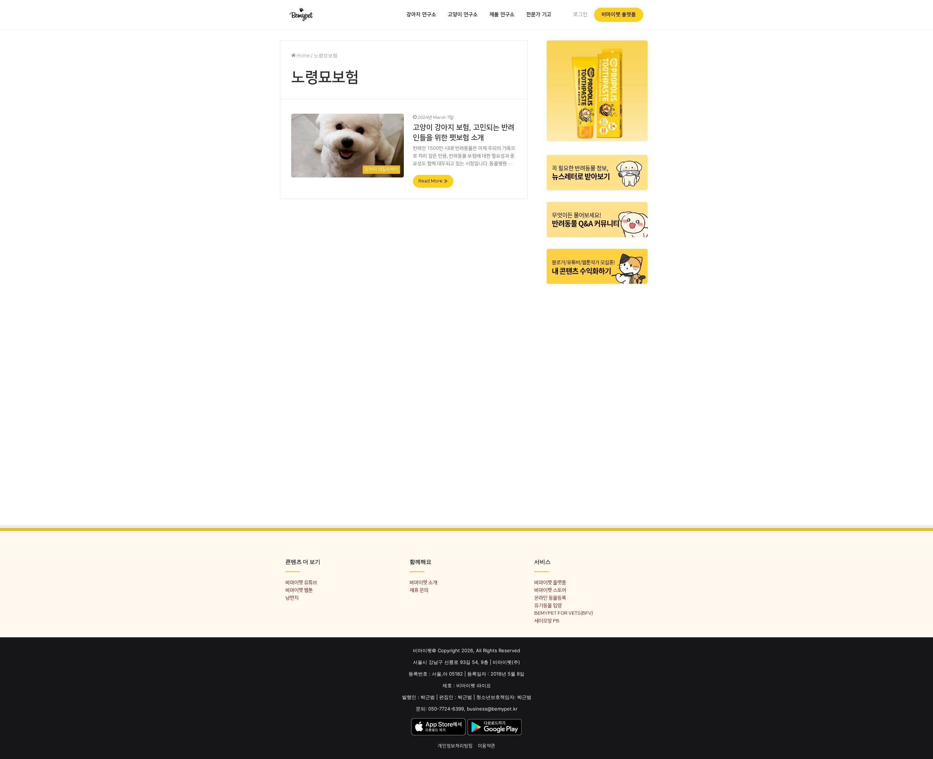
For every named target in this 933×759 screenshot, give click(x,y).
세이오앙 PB (546, 620)
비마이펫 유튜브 (301, 582)
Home (303, 55)
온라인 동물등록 (550, 597)
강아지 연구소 (421, 14)
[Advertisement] (597, 400)
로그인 (580, 14)
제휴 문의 (419, 590)
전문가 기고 (538, 14)
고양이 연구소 (463, 14)
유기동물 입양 (548, 605)
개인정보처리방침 (455, 745)
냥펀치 (291, 597)
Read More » (433, 181)
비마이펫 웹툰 (299, 590)
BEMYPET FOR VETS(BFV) (563, 613)
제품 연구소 (502, 14)
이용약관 (486, 745)
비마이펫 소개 (423, 582)
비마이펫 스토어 (550, 590)
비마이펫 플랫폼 (618, 14)
